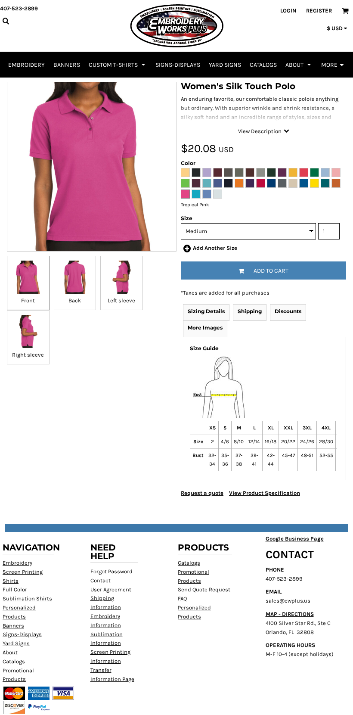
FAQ (182, 598)
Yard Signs (16, 643)
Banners (13, 625)
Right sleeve (28, 354)
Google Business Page (295, 538)
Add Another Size (215, 248)
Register (319, 10)
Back (74, 300)
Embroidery (17, 563)
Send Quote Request (204, 589)
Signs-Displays (22, 634)
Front (28, 300)
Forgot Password (111, 571)
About (10, 652)
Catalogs (14, 661)
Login (288, 10)
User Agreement (110, 589)
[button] (117, 65)
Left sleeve (121, 300)
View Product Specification (264, 493)
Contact (100, 580)
